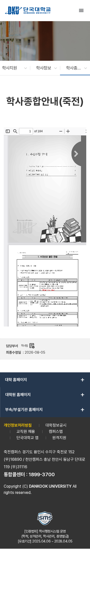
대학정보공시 (56, 425)
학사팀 (28, 346)
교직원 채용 (25, 431)
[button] (12, 68)
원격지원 (59, 437)
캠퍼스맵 (56, 431)
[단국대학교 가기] (27, 10)
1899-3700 (42, 474)
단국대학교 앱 (27, 437)
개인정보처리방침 (18, 425)
